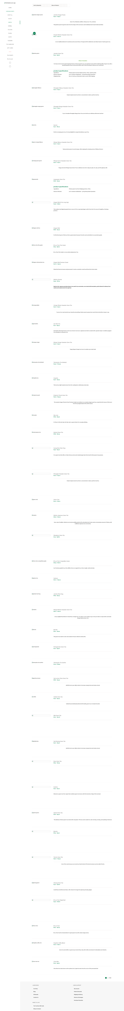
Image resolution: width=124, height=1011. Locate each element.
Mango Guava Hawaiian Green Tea (63, 161)
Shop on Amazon (37, 1008)
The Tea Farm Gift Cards (38, 1005)
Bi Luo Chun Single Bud (59, 900)
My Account (76, 988)
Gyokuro (56, 578)
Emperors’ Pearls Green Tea (61, 395)
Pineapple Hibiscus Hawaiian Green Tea (64, 88)
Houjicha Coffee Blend (59, 943)
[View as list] (68, 5)
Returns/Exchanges (78, 997)
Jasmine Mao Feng (58, 594)
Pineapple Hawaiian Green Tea (61, 474)
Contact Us (35, 997)
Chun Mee (56, 961)
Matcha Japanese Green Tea (61, 515)
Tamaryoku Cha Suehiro (60, 662)
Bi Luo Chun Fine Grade (60, 245)
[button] (10, 66)
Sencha (55, 125)
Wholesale (35, 994)
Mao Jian (56, 415)
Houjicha (56, 378)
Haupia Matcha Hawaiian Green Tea (63, 35)
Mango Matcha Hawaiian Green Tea (63, 609)
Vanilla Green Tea (58, 697)
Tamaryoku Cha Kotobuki (60, 362)
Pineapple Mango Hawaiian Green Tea (63, 106)
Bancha (56, 831)
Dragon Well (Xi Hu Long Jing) (61, 202)
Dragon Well (57, 228)
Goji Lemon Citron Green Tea (61, 678)
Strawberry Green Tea (59, 535)
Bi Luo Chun (57, 926)
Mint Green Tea (57, 715)
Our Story (35, 988)
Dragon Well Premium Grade (61, 262)
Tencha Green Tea (58, 857)
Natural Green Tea (58, 432)
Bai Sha (55, 629)
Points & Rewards (78, 991)
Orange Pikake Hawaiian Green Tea (63, 305)
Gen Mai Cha (57, 324)
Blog (34, 991)
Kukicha (56, 787)
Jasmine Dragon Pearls (59, 15)
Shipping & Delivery (78, 994)
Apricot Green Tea (58, 813)
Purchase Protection (78, 1000)
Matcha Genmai (58, 279)
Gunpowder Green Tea (59, 179)
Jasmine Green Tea (58, 53)
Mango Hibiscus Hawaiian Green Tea (63, 142)
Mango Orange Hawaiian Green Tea (63, 342)
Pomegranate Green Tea (60, 647)
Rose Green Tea (58, 761)
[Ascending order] (48, 5)
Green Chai (56, 499)
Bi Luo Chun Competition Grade (62, 561)
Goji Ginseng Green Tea (59, 741)
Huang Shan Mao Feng (59, 448)
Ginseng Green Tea (58, 883)
